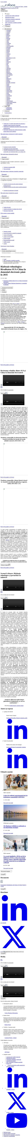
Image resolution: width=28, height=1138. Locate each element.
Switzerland (9, 95)
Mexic (19, 321)
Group (7, 56)
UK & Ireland (9, 101)
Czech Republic (10, 46)
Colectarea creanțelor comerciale (13, 1059)
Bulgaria (8, 38)
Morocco (8, 72)
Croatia (8, 44)
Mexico (8, 70)
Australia (8, 31)
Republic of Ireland (10, 82)
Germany (8, 54)
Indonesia (8, 61)
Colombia (8, 43)
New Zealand (9, 74)
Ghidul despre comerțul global (16, 705)
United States (9, 103)
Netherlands (9, 73)
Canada (8, 39)
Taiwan (8, 97)
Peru (7, 77)
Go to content (4, 1)
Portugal (8, 81)
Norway (8, 76)
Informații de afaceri (10, 1058)
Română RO (9, 109)
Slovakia (8, 87)
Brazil (7, 37)
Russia (7, 84)
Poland (7, 80)
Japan (7, 65)
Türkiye (8, 99)
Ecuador (8, 48)
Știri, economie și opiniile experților (14, 1062)
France (7, 52)
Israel (7, 63)
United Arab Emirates (11, 102)
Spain (7, 93)
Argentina (8, 30)
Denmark (8, 47)
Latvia (7, 67)
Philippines (8, 78)
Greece (8, 55)
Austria (8, 33)
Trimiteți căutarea (19, 252)
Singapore (8, 86)
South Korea (9, 91)
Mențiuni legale (6, 1132)
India (7, 60)
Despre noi (8, 1063)
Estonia (8, 50)
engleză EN (9, 107)
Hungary (8, 59)
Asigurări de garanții (11, 1060)
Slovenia (8, 89)
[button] (6, 14)
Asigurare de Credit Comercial (13, 1057)
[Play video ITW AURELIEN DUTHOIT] (2, 590)
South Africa (9, 90)
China (7, 42)
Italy (7, 64)
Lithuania (8, 68)
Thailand (8, 98)
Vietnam (8, 104)
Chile (7, 40)
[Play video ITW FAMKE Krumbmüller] (2, 385)
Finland (8, 51)
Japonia (7, 540)
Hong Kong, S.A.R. (11, 57)
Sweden (8, 94)
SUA (14, 303)
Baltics (7, 34)
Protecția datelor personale (9, 1133)
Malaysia (8, 69)
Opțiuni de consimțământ (9, 1136)
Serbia (7, 85)
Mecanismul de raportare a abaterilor (11, 1134)
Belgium (8, 35)
